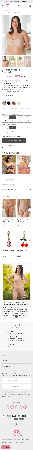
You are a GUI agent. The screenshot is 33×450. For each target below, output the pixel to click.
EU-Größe (8, 111)
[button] (3, 6)
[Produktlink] (9, 164)
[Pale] (19, 103)
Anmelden (16, 386)
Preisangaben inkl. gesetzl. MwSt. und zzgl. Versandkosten (13, 443)
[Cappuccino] (4, 103)
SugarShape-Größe (23, 111)
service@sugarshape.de (18, 346)
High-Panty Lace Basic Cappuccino (8, 220)
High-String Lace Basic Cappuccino (23, 220)
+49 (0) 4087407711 (17, 333)
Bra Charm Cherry (22, 251)
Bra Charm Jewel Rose (8, 251)
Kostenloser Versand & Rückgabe (18, 1)
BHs (11, 10)
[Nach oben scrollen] (30, 448)
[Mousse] (13, 103)
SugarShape (5, 10)
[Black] (9, 103)
